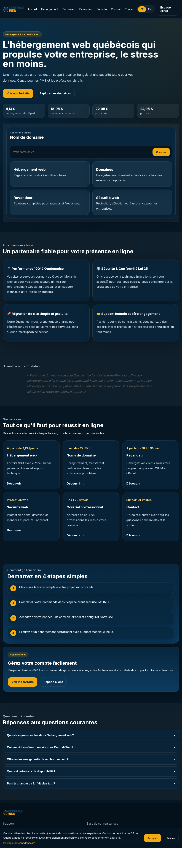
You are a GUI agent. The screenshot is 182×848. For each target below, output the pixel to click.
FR (142, 9)
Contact (130, 9)
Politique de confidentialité (19, 842)
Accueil (32, 9)
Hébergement (49, 9)
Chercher (161, 152)
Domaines (68, 9)
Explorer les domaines (55, 93)
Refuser (171, 838)
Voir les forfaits (23, 682)
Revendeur (85, 9)
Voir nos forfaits (18, 93)
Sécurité (102, 9)
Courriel (116, 9)
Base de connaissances (102, 823)
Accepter (152, 838)
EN (149, 9)
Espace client (165, 9)
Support (8, 823)
